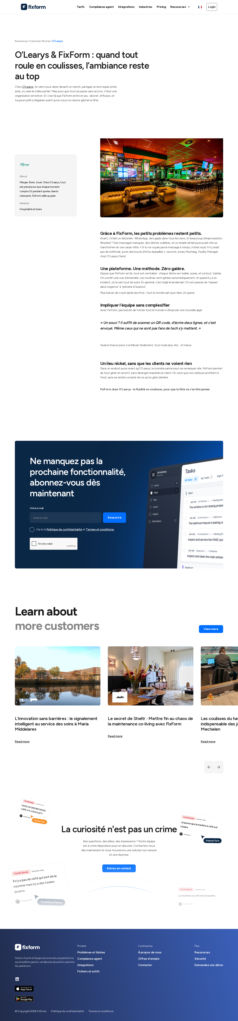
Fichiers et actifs (88, 971)
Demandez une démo (208, 965)
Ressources (202, 952)
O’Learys (27, 87)
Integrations (85, 965)
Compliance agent (89, 958)
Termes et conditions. (100, 529)
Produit (81, 946)
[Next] (209, 767)
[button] (180, 7)
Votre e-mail (36, 508)
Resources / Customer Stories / (33, 41)
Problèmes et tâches (91, 952)
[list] (119, 697)
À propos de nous (149, 952)
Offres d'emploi (148, 958)
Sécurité (200, 958)
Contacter (145, 965)
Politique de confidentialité (64, 529)
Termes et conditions (101, 1011)
